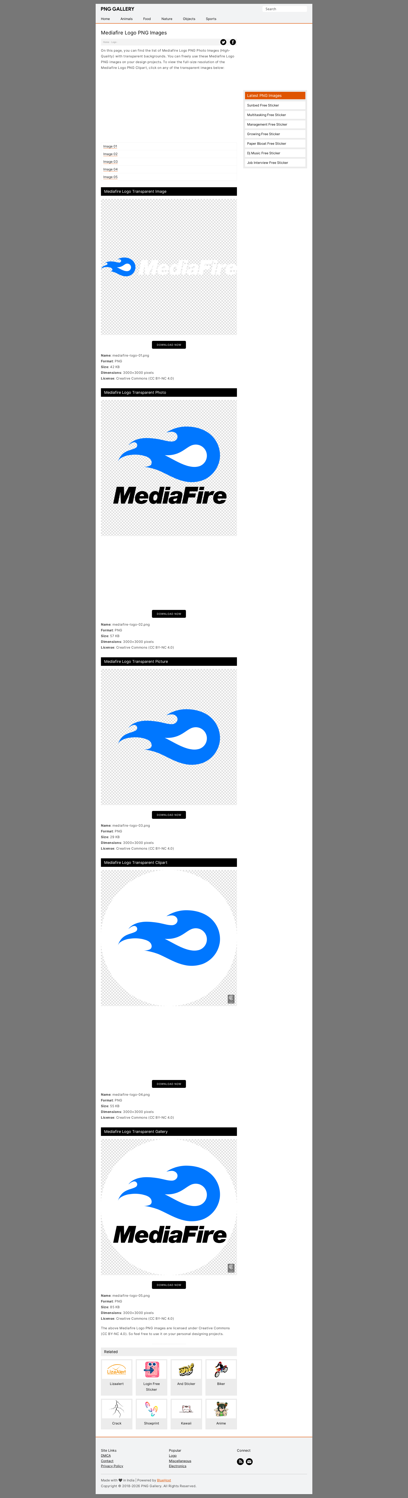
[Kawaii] (186, 1403)
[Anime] (221, 1403)
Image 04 (110, 169)
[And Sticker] (186, 1363)
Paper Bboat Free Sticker (266, 144)
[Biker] (221, 1363)
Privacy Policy (112, 1466)
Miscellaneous (180, 1461)
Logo (113, 42)
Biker (221, 1384)
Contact (107, 1461)
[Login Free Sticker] (151, 1363)
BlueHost (164, 1480)
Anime (221, 1423)
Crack (116, 1423)
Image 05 (110, 177)
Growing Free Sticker (263, 134)
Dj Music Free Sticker (263, 153)
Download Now (169, 344)
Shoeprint (151, 1423)
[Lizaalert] (116, 1363)
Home (106, 42)
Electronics (177, 1466)
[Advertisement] (169, 106)
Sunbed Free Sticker (263, 105)
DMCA (106, 1456)
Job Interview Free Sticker (267, 163)
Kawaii (186, 1423)
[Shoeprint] (151, 1403)
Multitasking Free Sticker (266, 115)
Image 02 (110, 154)
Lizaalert (117, 1384)
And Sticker (186, 1384)
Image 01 (110, 146)
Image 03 (110, 162)
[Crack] (116, 1403)
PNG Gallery (117, 9)
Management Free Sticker (267, 124)
